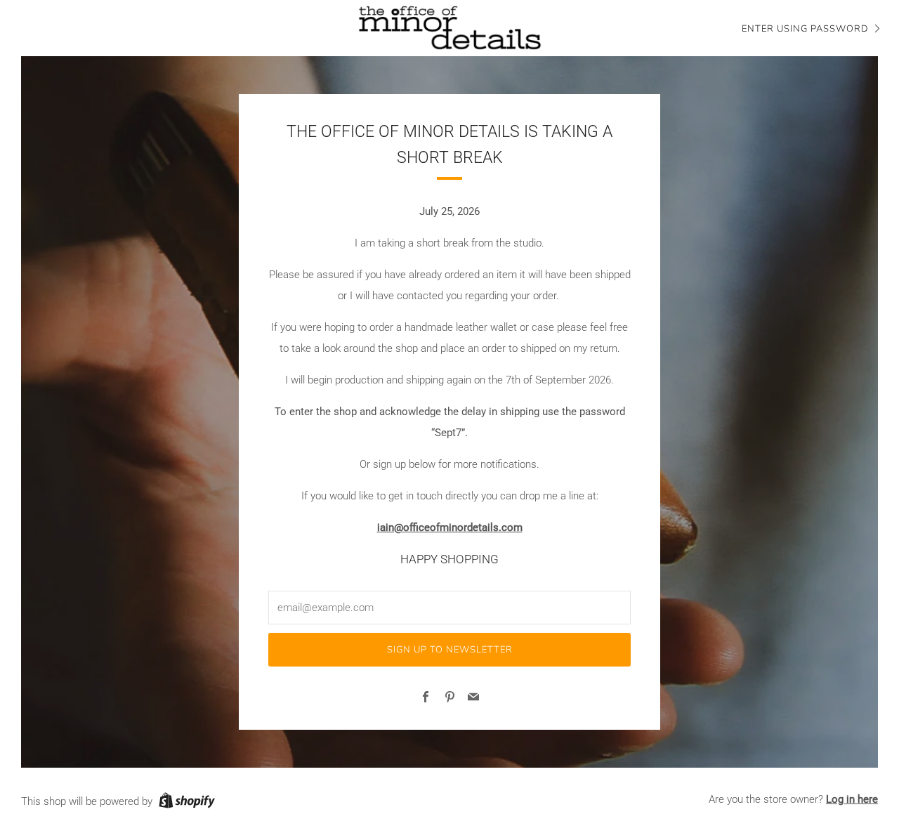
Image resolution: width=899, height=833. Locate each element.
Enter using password (805, 28)
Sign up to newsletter (450, 649)
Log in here (852, 799)
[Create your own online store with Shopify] (187, 802)
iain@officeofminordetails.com (450, 527)
